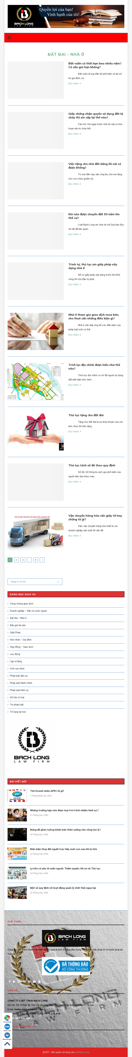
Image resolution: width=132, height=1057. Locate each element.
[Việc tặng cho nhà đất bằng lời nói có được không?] (36, 180)
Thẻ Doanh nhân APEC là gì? (47, 790)
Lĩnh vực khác (17, 668)
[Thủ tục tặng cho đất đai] (36, 432)
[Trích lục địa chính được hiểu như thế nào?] (36, 381)
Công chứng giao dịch (21, 603)
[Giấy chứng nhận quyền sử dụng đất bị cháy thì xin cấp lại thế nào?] (36, 130)
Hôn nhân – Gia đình (20, 639)
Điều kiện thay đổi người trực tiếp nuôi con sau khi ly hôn (63, 849)
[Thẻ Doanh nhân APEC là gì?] (17, 795)
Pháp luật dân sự (19, 675)
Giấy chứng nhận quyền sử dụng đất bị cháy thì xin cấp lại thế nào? (95, 115)
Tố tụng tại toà (18, 711)
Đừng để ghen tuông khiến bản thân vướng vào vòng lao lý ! (65, 829)
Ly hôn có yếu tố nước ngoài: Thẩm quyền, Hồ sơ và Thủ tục (65, 868)
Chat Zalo (7, 1031)
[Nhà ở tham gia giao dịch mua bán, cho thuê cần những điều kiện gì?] (36, 331)
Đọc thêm (73, 83)
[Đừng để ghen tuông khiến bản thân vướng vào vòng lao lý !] (17, 834)
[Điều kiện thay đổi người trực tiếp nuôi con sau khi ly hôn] (17, 853)
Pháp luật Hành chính (21, 683)
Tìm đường (7, 1022)
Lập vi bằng (16, 661)
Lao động (15, 654)
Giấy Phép (15, 632)
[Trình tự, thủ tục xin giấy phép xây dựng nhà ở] (36, 281)
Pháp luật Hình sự (19, 690)
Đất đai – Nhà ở (18, 618)
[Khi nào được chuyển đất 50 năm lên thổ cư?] (36, 231)
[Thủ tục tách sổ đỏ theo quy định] (36, 482)
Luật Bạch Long (82, 1052)
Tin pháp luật (17, 704)
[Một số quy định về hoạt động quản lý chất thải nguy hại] (17, 892)
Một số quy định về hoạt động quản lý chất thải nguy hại (63, 887)
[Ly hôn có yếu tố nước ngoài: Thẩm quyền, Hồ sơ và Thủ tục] (17, 873)
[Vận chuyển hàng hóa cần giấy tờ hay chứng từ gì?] (36, 532)
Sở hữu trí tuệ (17, 697)
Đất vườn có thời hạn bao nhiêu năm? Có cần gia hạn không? (94, 65)
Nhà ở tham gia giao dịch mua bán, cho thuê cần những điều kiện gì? (93, 316)
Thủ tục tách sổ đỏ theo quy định (91, 465)
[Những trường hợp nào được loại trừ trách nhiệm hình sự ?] (17, 815)
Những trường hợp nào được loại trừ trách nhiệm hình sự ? (64, 810)
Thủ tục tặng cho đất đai (86, 415)
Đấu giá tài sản (18, 625)
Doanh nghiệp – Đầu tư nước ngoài (28, 610)
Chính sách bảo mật (19, 1018)
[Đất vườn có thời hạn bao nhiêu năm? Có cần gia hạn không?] (36, 80)
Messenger (7, 1039)
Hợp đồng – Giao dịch (21, 646)
